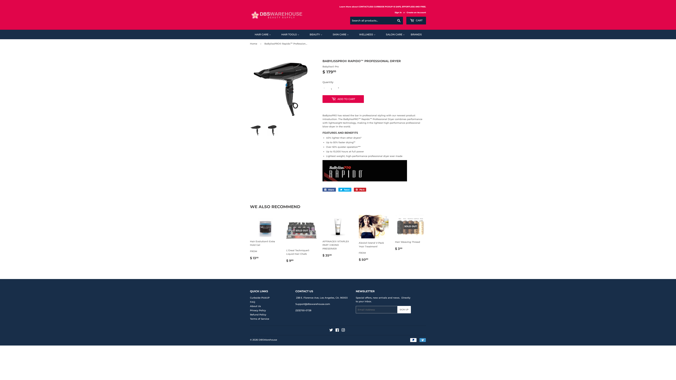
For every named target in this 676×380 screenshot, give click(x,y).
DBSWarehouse (268, 339)
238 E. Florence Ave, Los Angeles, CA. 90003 (322, 297)
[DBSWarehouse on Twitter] (331, 330)
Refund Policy (258, 314)
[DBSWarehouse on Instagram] (343, 330)
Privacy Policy (258, 310)
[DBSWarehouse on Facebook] (337, 330)
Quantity (328, 82)
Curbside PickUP (260, 297)
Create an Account (416, 12)
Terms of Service (259, 318)
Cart (419, 20)
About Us (255, 306)
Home (253, 43)
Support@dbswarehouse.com (312, 304)
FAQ (252, 301)
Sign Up (404, 309)
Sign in (398, 12)
